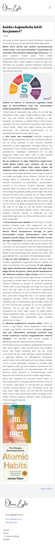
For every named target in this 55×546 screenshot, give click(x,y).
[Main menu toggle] (50, 7)
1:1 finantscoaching (11, 536)
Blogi (6, 36)
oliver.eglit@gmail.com (13, 519)
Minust (6, 533)
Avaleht (6, 530)
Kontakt (6, 539)
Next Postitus (47, 488)
